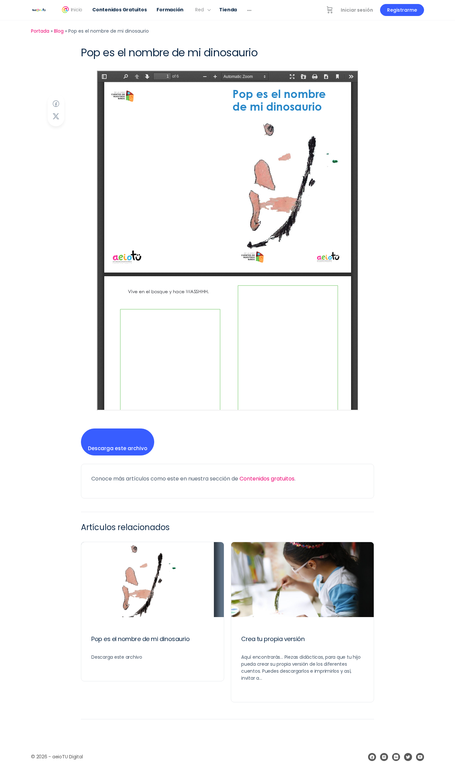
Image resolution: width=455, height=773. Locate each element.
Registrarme (402, 10)
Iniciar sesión (357, 10)
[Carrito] (329, 10)
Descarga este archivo (117, 448)
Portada (40, 31)
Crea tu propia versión (272, 639)
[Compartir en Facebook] (56, 103)
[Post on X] (56, 116)
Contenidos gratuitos (266, 478)
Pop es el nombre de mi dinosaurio (140, 639)
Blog (59, 31)
